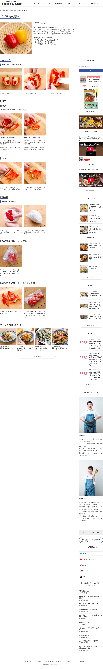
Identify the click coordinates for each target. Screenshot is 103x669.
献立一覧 (36, 3)
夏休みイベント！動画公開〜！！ (88, 604)
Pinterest (85, 571)
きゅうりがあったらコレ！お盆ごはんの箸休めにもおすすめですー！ (90, 647)
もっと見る (37, 356)
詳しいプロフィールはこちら (91, 532)
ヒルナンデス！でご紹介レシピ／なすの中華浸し (90, 597)
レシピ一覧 (47, 3)
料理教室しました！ (84, 591)
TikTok (84, 576)
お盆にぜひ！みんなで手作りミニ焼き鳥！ (90, 628)
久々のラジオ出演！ (84, 622)
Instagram (85, 565)
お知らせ (69, 3)
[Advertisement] (91, 34)
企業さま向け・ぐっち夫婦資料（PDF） (66, 661)
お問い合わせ (94, 3)
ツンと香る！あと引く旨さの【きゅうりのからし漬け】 (90, 615)
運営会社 (82, 661)
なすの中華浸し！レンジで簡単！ (88, 641)
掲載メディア (28, 661)
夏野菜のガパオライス (6, 348)
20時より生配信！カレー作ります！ (89, 609)
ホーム (20, 661)
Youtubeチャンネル (88, 559)
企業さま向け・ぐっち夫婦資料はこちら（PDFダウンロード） (91, 540)
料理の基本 (58, 3)
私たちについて (81, 3)
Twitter (84, 553)
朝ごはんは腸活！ (84, 635)
